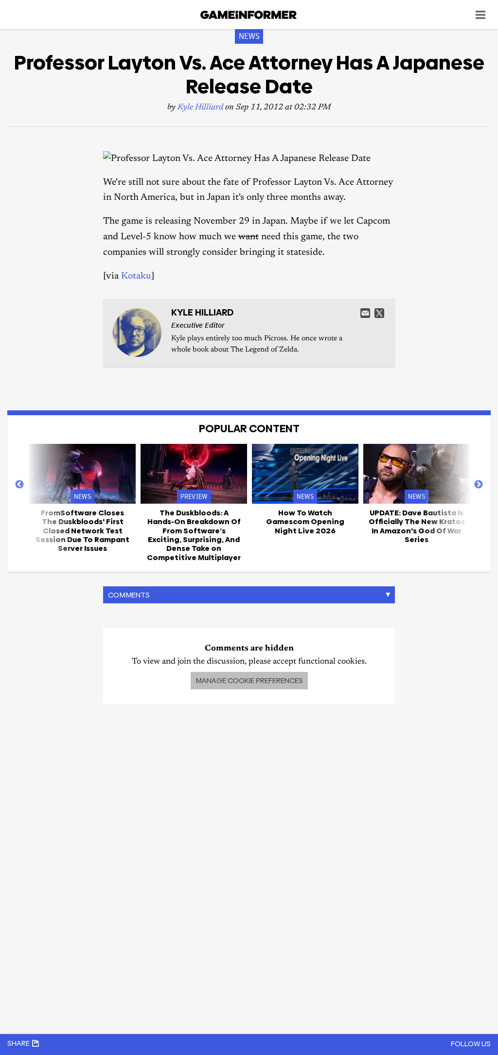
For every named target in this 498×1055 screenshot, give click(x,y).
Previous (19, 485)
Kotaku (136, 276)
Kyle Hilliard (200, 108)
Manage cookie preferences (249, 680)
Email (365, 313)
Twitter (379, 313)
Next (478, 485)
